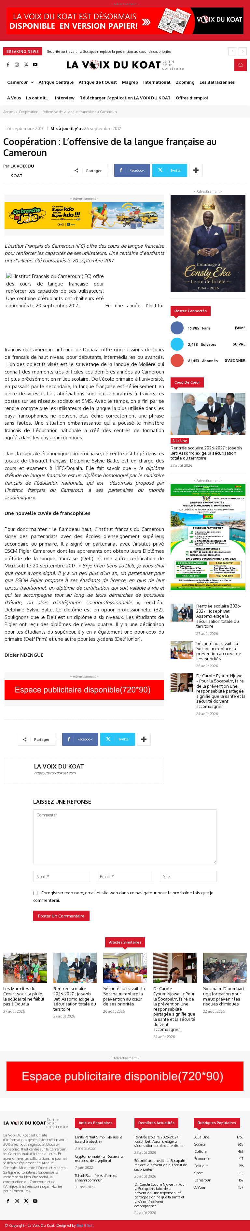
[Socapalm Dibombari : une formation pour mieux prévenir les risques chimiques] (225, 968)
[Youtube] (35, 64)
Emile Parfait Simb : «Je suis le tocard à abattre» (98, 1139)
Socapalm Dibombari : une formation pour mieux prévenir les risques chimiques (224, 996)
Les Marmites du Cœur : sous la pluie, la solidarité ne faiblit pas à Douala (23, 996)
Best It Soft (85, 1225)
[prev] (232, 51)
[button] (240, 65)
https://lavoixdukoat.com (55, 773)
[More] (196, 170)
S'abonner (235, 360)
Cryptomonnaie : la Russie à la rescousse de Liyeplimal (99, 1158)
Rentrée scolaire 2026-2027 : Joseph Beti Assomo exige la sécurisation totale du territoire (206, 453)
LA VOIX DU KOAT (22, 170)
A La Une (180, 440)
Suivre (239, 344)
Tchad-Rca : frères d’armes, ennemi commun (96, 1177)
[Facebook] (7, 64)
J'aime (240, 328)
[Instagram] (16, 64)
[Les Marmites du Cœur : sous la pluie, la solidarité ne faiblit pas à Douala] (25, 968)
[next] (243, 51)
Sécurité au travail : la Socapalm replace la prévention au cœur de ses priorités (218, 651)
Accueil (9, 112)
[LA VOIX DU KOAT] (19, 771)
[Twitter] (26, 64)
